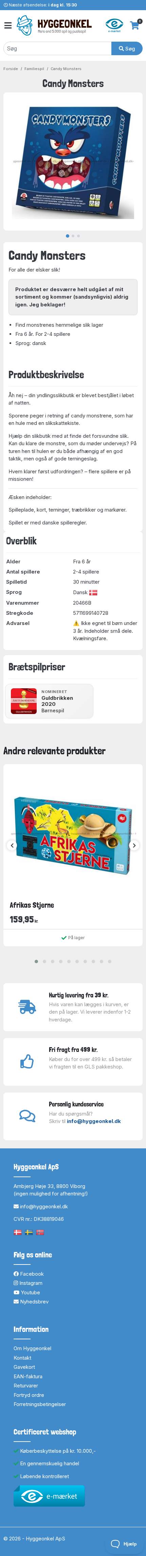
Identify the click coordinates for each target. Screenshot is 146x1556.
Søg (129, 48)
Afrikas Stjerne (32, 905)
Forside (10, 68)
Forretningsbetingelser (40, 1404)
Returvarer (26, 1385)
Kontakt (22, 1358)
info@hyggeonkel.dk (94, 1121)
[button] (36, 961)
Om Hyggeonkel (32, 1348)
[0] (134, 25)
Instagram (30, 1283)
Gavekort (24, 1367)
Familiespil (34, 68)
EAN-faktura (28, 1376)
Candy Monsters (66, 68)
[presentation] (12, 845)
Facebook (31, 1274)
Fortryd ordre (29, 1395)
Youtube (29, 1292)
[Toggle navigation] (7, 25)
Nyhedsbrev (34, 1301)
